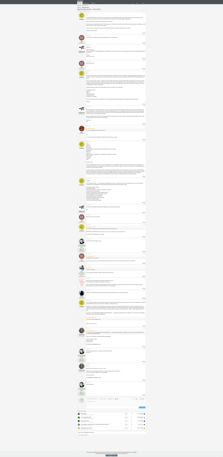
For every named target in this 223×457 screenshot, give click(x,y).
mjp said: (89, 267)
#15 (144, 265)
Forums (80, 3)
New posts (79, 5)
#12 (144, 224)
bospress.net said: (90, 226)
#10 (144, 204)
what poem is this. (85, 420)
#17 (144, 290)
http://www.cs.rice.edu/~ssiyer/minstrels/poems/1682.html (112, 231)
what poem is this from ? (86, 428)
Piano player (84, 413)
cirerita (142, 421)
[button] (89, 3)
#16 (144, 278)
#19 (144, 328)
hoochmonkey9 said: (91, 317)
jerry (81, 421)
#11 (144, 214)
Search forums (85, 5)
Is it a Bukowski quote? (86, 417)
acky (81, 429)
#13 (144, 238)
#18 (144, 300)
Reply (144, 33)
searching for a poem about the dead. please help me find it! (95, 424)
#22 (144, 382)
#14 (144, 253)
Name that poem (91, 414)
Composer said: (90, 128)
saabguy (82, 414)
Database (93, 3)
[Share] (143, 13)
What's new (86, 3)
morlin (82, 425)
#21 (144, 363)
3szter (82, 418)
